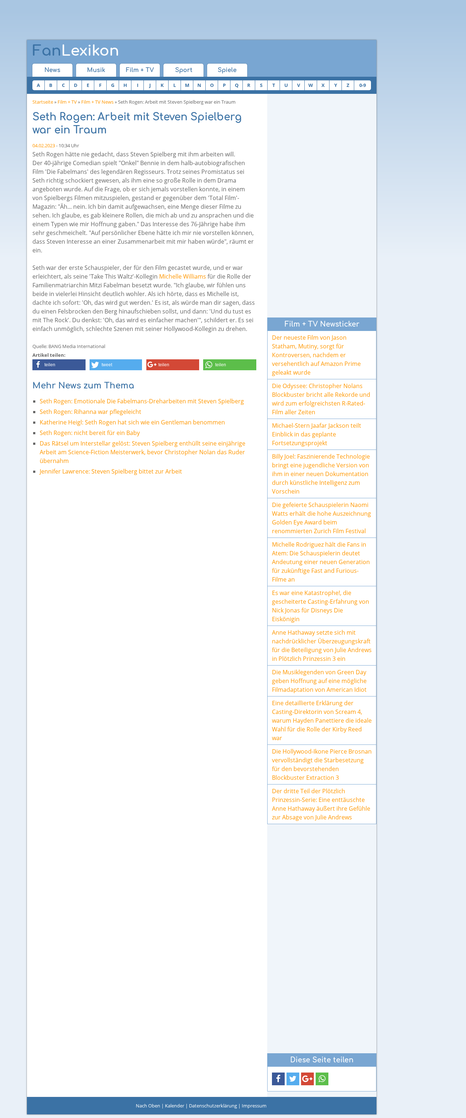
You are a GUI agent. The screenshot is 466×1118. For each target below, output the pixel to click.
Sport (183, 70)
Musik (96, 70)
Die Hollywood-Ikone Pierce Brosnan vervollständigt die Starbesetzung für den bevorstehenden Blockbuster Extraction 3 (322, 764)
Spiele (227, 70)
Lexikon (75, 51)
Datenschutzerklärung (213, 1105)
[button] (59, 364)
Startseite (42, 102)
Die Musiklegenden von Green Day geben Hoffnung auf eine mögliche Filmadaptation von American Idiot (319, 681)
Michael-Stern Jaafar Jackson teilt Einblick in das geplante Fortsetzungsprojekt (316, 434)
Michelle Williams (182, 276)
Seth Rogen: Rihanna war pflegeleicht (90, 412)
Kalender (174, 1105)
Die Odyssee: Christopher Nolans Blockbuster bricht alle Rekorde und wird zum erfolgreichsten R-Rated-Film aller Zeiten (321, 399)
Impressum (254, 1105)
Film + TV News (97, 102)
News (52, 70)
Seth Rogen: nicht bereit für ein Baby (90, 433)
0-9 (362, 85)
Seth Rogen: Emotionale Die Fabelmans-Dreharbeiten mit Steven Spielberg (142, 401)
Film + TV (140, 70)
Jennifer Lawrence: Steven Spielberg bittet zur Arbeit (111, 471)
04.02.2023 (43, 145)
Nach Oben (148, 1105)
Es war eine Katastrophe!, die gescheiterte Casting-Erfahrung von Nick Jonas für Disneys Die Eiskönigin (320, 606)
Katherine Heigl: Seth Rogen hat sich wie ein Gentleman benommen (132, 422)
